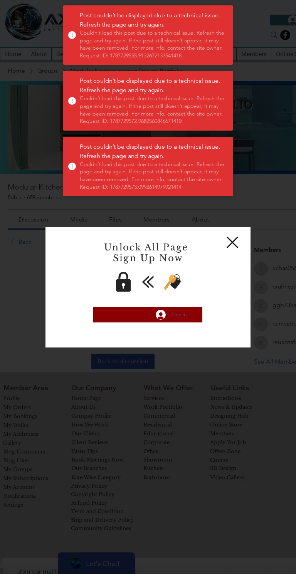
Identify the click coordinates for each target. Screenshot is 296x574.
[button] (232, 242)
